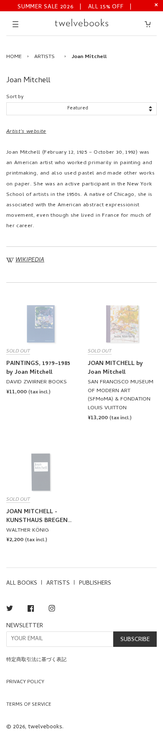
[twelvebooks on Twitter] (9, 610)
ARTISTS (44, 57)
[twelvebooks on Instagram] (51, 610)
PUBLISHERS (95, 583)
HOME (14, 57)
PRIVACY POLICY (25, 682)
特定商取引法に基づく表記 (36, 660)
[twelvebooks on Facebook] (30, 610)
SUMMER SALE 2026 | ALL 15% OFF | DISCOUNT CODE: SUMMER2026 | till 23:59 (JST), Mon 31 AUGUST (75, 6)
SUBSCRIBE (135, 640)
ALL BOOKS (21, 583)
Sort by (14, 97)
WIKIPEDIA (29, 260)
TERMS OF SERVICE (28, 705)
